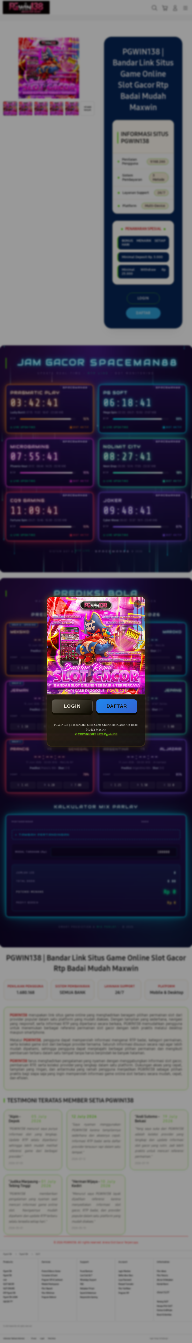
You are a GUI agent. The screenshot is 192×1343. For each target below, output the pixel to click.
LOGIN (72, 706)
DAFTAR (117, 706)
